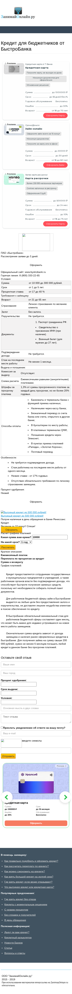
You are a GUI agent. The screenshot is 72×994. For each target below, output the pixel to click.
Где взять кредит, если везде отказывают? (28, 881)
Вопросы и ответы (14, 953)
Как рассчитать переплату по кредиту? (26, 866)
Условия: (6, 698)
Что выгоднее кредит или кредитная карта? (29, 887)
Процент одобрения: (14, 680)
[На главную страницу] (18, 13)
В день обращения (15, 920)
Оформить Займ (55, 165)
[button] (7, 797)
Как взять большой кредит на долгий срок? (28, 876)
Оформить (11, 529)
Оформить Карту (55, 115)
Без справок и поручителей (20, 914)
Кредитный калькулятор (18, 937)
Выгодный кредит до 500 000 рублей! (22, 515)
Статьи (8, 948)
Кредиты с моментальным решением (25, 904)
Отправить (8, 756)
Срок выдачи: (9, 689)
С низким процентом (16, 909)
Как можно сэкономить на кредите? (24, 871)
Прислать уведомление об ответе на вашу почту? (34, 727)
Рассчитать (7, 547)
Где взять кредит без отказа (20, 899)
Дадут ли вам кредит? (16, 932)
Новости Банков (13, 942)
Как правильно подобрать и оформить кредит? (31, 861)
